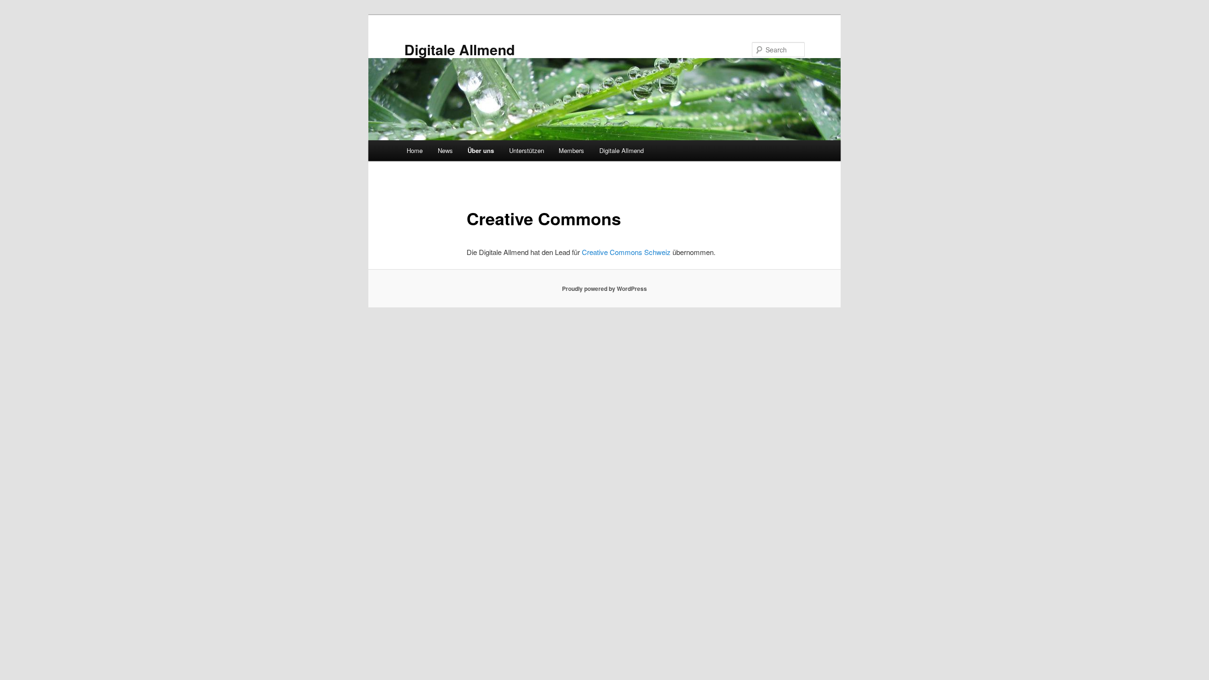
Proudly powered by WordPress (604, 288)
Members (571, 150)
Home (415, 150)
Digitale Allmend (459, 49)
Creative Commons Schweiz (626, 252)
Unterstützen (526, 150)
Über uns (481, 150)
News (445, 150)
